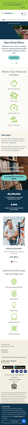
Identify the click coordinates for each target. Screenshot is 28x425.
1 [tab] (12, 262)
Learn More (14, 58)
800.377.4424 (4, 352)
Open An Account (14, 23)
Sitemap (14, 382)
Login (22, 14)
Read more (12, 143)
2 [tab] (14, 262)
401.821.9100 (4, 350)
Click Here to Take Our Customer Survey (14, 357)
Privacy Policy (18, 416)
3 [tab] (16, 262)
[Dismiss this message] (26, 1)
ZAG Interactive (19, 375)
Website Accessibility (15, 379)
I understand (14, 421)
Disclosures (15, 377)
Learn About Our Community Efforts (14, 178)
